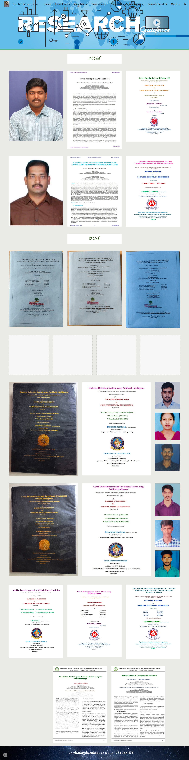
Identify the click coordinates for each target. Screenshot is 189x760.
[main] (109, 25)
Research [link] (116, 4)
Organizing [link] (135, 4)
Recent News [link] (62, 4)
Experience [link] (97, 4)
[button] (185, 4)
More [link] (174, 4)
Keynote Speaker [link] (157, 4)
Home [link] (47, 4)
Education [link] (79, 4)
